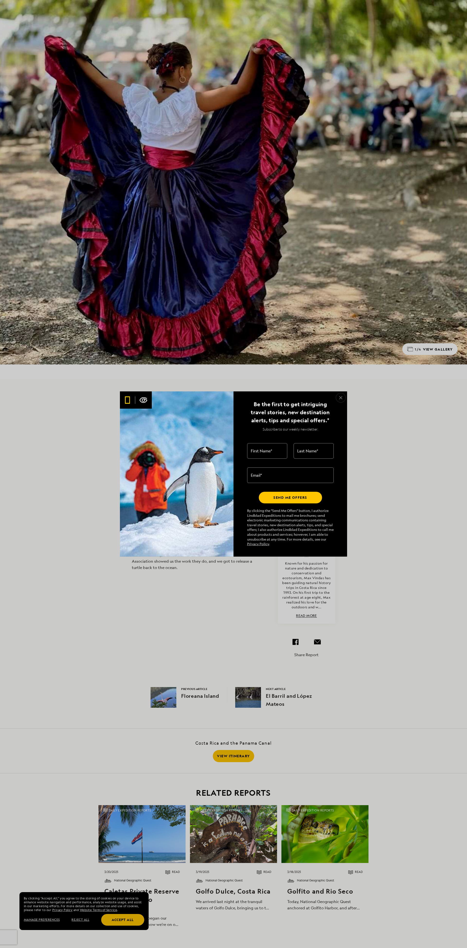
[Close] (341, 398)
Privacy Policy (258, 544)
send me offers (290, 497)
